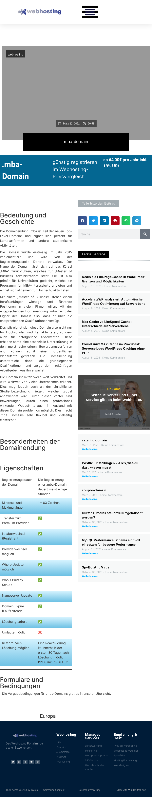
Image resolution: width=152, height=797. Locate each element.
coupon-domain (94, 490)
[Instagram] (19, 762)
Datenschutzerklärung (89, 790)
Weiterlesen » (90, 449)
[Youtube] (31, 762)
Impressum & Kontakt (53, 790)
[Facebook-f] (25, 762)
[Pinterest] (37, 762)
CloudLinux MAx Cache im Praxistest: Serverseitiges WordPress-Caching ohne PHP (113, 349)
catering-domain (94, 440)
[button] (90, 12)
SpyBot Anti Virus (95, 567)
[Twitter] (13, 762)
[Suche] (145, 234)
